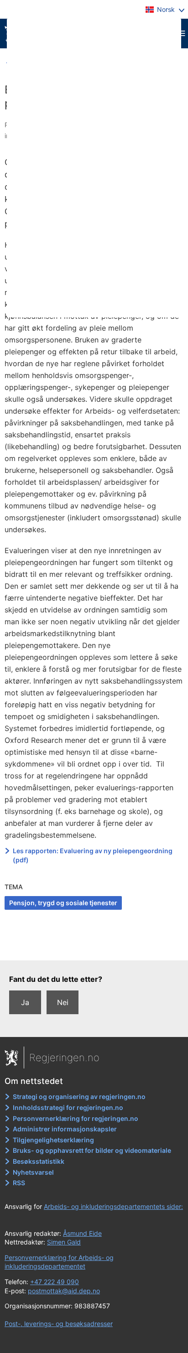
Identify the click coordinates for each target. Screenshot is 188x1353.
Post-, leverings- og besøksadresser (59, 1323)
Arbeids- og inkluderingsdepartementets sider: (113, 1206)
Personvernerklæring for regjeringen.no (75, 1118)
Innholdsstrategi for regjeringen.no (68, 1107)
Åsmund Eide (82, 1233)
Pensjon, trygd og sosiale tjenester (63, 903)
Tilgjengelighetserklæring (53, 1140)
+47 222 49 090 (54, 1282)
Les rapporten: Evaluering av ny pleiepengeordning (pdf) (92, 855)
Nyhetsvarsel (33, 1172)
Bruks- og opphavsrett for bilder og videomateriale (92, 1150)
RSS (19, 1183)
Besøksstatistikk (38, 1161)
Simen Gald (64, 1242)
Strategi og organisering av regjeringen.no (79, 1096)
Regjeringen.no (64, 1057)
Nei (62, 1002)
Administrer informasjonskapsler (65, 1129)
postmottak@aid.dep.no (64, 1291)
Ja (25, 1002)
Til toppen (94, 947)
